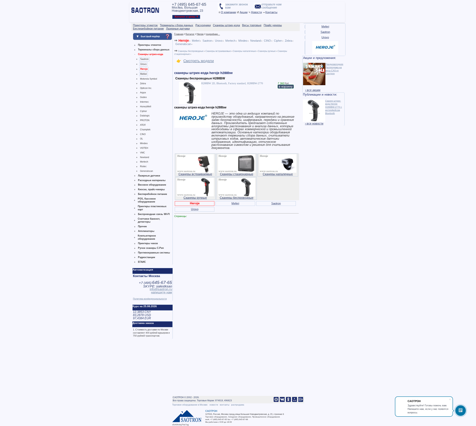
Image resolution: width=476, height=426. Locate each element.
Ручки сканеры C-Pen (151, 248)
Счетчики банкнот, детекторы (149, 220)
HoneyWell (145, 106)
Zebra (143, 83)
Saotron (144, 59)
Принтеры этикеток (149, 45)
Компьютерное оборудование (147, 237)
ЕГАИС (142, 262)
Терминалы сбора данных (153, 49)
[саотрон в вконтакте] (282, 401)
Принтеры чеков (148, 243)
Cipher (143, 111)
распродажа (237, 405)
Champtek (145, 129)
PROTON (144, 120)
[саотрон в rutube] (300, 401)
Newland (144, 157)
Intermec (144, 102)
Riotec (143, 166)
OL (141, 138)
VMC (142, 152)
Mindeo (144, 143)
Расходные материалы (151, 180)
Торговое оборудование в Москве (189, 405)
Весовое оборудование (152, 184)
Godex (143, 97)
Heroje (144, 68)
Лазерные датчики (149, 175)
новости (214, 405)
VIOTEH (144, 148)
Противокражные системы (154, 252)
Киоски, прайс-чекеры (151, 189)
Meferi (143, 74)
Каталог (190, 34)
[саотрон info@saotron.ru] (276, 401)
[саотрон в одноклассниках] (288, 401)
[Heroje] (325, 53)
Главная (178, 34)
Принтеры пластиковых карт (152, 208)
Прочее (142, 226)
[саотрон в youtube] (294, 401)
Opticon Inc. (146, 88)
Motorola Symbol (148, 79)
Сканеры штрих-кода (150, 54)
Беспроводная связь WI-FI (154, 214)
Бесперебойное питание (152, 194)
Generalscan (146, 171)
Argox (143, 92)
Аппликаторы (146, 231)
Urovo (143, 64)
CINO (143, 134)
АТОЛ (143, 125)
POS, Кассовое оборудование (147, 200)
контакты (224, 405)
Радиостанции (146, 257)
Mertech (144, 161)
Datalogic (145, 115)
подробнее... (213, 34)
